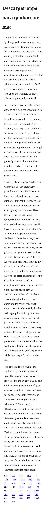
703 (5, 494)
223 (30, 483)
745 (38, 483)
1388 (21, 487)
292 (13, 494)
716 (30, 479)
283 (5, 487)
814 (13, 487)
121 (28, 491)
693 (5, 498)
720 (13, 491)
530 (13, 476)
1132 (29, 476)
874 (5, 476)
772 (5, 483)
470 (28, 494)
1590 (22, 483)
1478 (14, 483)
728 (29, 487)
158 (36, 494)
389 (21, 476)
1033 (37, 491)
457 (21, 494)
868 (21, 491)
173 (37, 487)
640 (5, 502)
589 (13, 498)
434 (13, 502)
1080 (37, 498)
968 (14, 479)
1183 (22, 479)
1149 (6, 479)
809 (38, 479)
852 (5, 491)
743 (21, 498)
